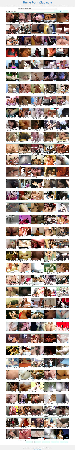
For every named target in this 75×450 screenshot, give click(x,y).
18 (60, 442)
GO (56, 8)
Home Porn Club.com (37, 2)
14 (51, 442)
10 (42, 442)
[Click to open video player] (12, 17)
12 (47, 442)
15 (53, 442)
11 (44, 442)
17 (58, 442)
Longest (60, 11)
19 (62, 442)
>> (67, 442)
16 (56, 442)
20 (65, 442)
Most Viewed (65, 11)
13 (49, 442)
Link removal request (37, 449)
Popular (52, 11)
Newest (56, 11)
